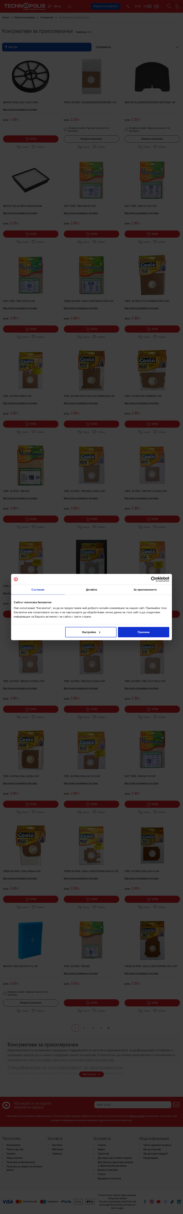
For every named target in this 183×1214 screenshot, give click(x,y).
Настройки (89, 631)
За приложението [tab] (145, 589)
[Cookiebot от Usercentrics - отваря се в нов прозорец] (153, 579)
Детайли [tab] (91, 589)
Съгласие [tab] (37, 589)
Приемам (144, 631)
